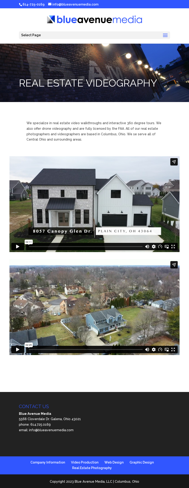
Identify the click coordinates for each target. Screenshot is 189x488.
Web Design (114, 462)
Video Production (84, 462)
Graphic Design (142, 462)
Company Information (47, 462)
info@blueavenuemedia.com (51, 430)
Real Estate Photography (92, 468)
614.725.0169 (40, 424)
